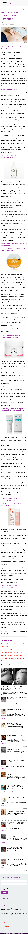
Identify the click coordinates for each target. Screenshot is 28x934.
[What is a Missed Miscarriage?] (3, 799)
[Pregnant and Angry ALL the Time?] (3, 861)
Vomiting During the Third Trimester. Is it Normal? (15, 724)
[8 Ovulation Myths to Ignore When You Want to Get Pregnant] (3, 824)
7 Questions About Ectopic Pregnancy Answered (15, 736)
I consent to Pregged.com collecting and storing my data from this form (13, 888)
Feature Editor (10, 22)
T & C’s (5, 925)
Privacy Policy (6, 926)
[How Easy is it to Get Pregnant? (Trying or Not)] (3, 836)
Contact (5, 923)
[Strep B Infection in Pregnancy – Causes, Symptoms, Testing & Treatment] (14, 676)
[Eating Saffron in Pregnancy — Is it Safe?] (3, 774)
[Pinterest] (2, 901)
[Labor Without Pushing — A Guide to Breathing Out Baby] (3, 750)
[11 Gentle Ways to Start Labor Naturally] (3, 762)
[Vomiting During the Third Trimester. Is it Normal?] (3, 725)
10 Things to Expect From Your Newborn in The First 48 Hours (16, 848)
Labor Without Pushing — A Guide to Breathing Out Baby (17, 748)
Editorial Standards (7, 928)
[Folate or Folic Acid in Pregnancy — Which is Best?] (3, 787)
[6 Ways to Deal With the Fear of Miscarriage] (3, 711)
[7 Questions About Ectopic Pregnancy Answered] (3, 737)
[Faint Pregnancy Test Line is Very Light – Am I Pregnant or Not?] (3, 812)
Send (4, 892)
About (5, 922)
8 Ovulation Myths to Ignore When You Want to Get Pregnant (16, 823)
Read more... (3, 718)
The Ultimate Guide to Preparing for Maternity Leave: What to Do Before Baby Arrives (13, 658)
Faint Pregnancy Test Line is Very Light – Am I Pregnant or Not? (16, 810)
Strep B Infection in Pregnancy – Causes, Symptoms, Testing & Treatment (13, 688)
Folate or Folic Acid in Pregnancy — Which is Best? (15, 786)
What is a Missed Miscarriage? (16, 797)
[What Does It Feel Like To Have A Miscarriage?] (3, 699)
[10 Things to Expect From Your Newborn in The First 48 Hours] (3, 849)
